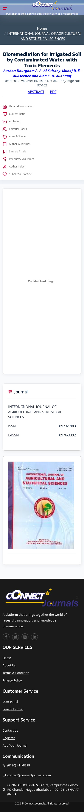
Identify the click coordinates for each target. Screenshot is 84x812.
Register (9, 738)
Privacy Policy (12, 680)
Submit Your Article (20, 174)
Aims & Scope (17, 136)
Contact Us (10, 730)
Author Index (16, 166)
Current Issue (17, 114)
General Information (21, 106)
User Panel (10, 702)
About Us (9, 665)
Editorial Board (18, 129)
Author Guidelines (20, 144)
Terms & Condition (16, 673)
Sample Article (17, 151)
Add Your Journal (15, 745)
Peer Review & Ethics (21, 159)
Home (42, 28)
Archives (14, 121)
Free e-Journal (13, 709)
